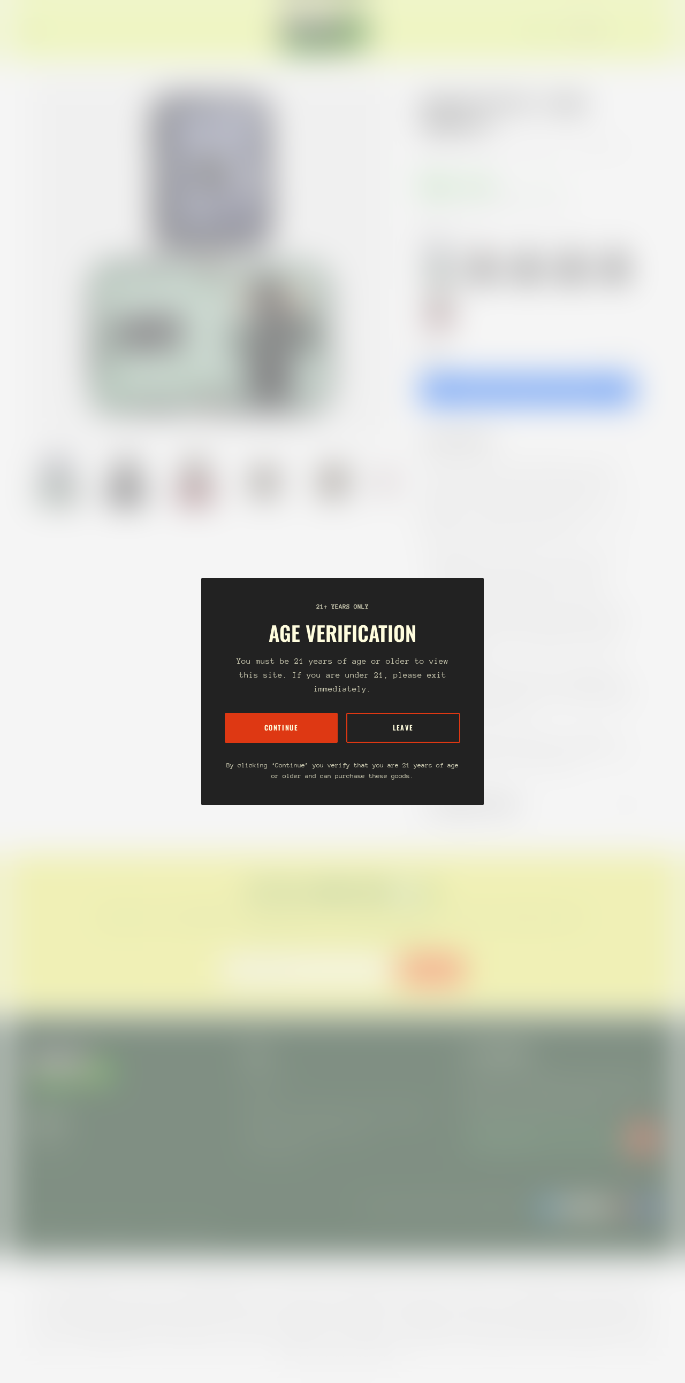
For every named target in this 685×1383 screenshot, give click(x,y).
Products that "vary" (478, 804)
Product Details (465, 439)
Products (470, 148)
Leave (403, 727)
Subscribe (432, 970)
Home (431, 148)
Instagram (47, 1142)
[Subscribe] (642, 1139)
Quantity (433, 351)
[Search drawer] (631, 31)
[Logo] (325, 31)
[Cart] (657, 31)
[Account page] (644, 31)
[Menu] (34, 31)
